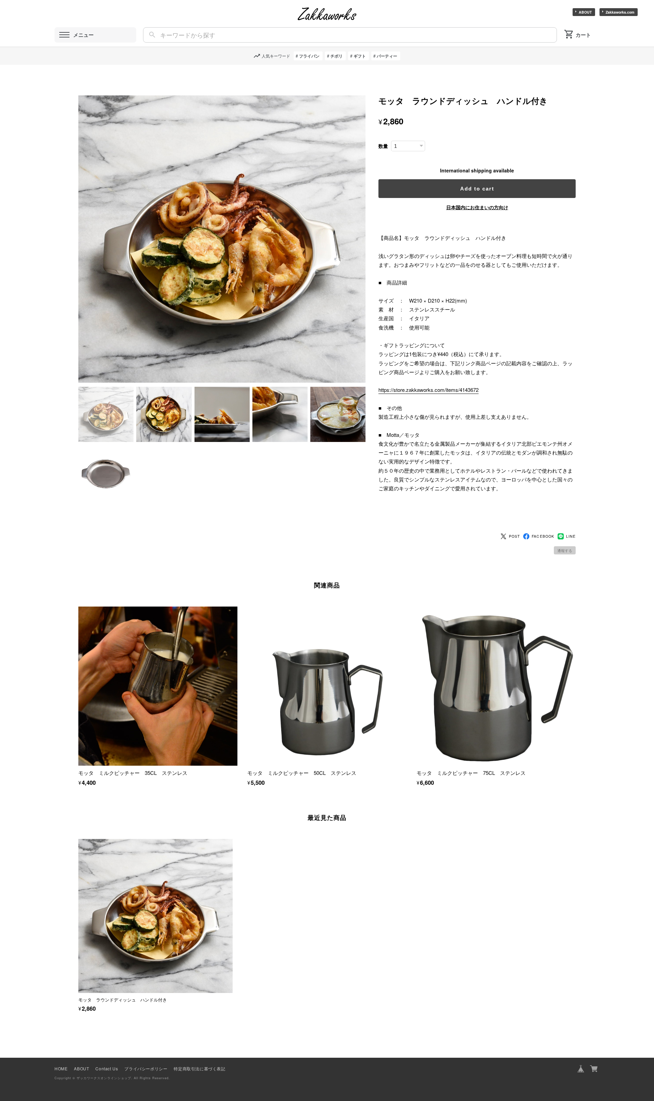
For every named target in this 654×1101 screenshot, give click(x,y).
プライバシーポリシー (145, 1068)
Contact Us (106, 1068)
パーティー (387, 56)
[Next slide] (575, 910)
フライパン (309, 56)
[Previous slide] (78, 910)
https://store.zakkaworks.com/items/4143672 (428, 389)
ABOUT (585, 12)
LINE (571, 536)
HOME (60, 1068)
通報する (564, 550)
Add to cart (477, 189)
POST (514, 536)
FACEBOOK (543, 536)
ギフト (360, 56)
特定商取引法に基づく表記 (199, 1068)
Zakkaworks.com (620, 12)
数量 (383, 146)
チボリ (336, 56)
